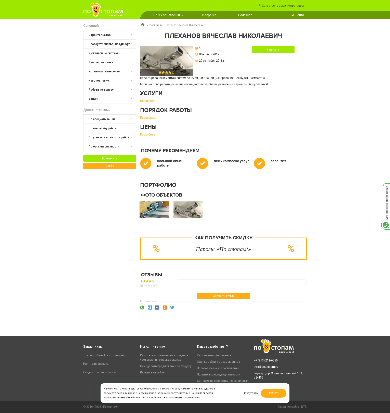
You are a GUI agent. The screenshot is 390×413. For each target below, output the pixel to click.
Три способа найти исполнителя (104, 355)
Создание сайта (288, 406)
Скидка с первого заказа (99, 372)
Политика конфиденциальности (218, 374)
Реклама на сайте (152, 372)
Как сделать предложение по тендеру (166, 366)
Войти (300, 15)
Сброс (110, 166)
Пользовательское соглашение (218, 368)
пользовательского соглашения (179, 397)
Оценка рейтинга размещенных (218, 361)
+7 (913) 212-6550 (266, 360)
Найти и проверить (96, 363)
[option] (154, 211)
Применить (109, 158)
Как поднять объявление (214, 355)
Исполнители (154, 25)
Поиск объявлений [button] (166, 15)
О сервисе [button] (209, 15)
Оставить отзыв (223, 296)
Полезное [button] (245, 15)
